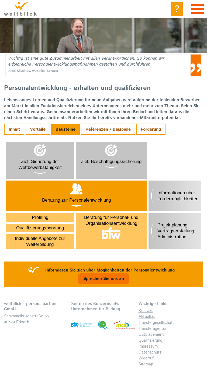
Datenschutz (150, 352)
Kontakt (146, 311)
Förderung (151, 129)
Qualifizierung (150, 340)
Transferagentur (153, 328)
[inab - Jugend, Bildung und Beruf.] (124, 325)
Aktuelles (147, 317)
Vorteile (38, 129)
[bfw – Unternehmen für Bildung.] (81, 325)
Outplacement (151, 334)
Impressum (148, 346)
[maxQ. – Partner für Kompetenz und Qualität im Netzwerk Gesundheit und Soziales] (103, 325)
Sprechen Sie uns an (103, 279)
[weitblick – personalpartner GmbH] (20, 9)
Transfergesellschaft (156, 322)
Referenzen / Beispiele (108, 129)
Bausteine (65, 129)
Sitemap (146, 364)
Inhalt (14, 129)
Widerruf (146, 358)
